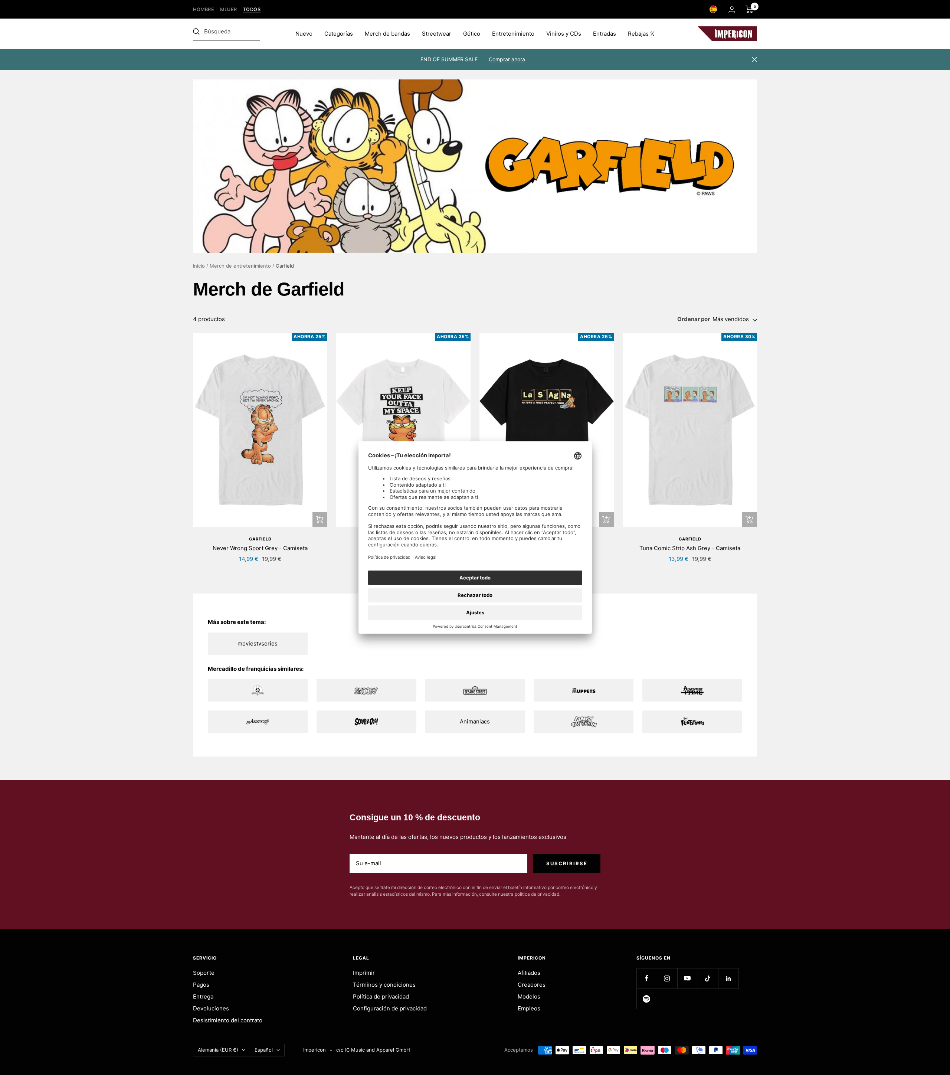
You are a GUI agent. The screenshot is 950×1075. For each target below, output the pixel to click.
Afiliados (529, 972)
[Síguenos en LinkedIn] (728, 978)
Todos (252, 9)
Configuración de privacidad (390, 1008)
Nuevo (303, 33)
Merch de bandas (387, 33)
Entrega (203, 996)
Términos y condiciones (384, 984)
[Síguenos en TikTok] (708, 978)
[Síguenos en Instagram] (667, 978)
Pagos (201, 984)
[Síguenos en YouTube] (687, 978)
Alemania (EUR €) (218, 1050)
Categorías (338, 33)
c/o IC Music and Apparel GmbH (373, 1050)
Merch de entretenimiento (240, 266)
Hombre (203, 9)
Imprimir (364, 972)
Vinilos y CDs (563, 33)
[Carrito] (749, 9)
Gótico (471, 33)
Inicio (199, 266)
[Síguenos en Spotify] (646, 999)
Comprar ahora (507, 59)
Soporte (203, 972)
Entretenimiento (513, 33)
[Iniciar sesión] (731, 9)
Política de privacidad (381, 996)
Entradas (604, 33)
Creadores (532, 984)
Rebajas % (641, 33)
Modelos (529, 996)
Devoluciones (211, 1008)
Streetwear (436, 33)
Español (264, 1050)
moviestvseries (258, 643)
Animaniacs (475, 721)
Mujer (228, 9)
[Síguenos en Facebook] (646, 978)
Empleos (529, 1008)
